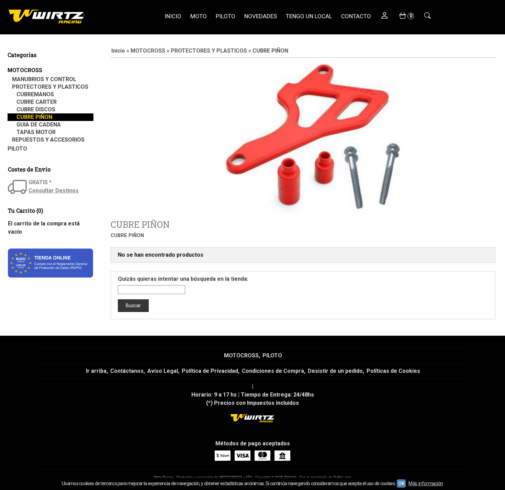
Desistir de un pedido (335, 371)
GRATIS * (40, 182)
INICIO (173, 16)
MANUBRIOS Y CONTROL (44, 79)
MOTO (198, 16)
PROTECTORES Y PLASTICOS (50, 86)
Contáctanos (127, 371)
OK (401, 483)
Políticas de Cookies (393, 371)
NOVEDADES (260, 16)
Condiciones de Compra (273, 371)
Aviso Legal (162, 371)
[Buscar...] (427, 16)
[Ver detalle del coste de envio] (18, 187)
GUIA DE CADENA (38, 124)
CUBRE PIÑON (34, 117)
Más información (425, 483)
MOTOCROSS (25, 70)
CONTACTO (356, 16)
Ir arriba (96, 371)
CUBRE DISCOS (35, 109)
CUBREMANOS (35, 94)
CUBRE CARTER (36, 102)
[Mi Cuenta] (384, 16)
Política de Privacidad (210, 371)
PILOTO (225, 16)
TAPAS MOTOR (36, 132)
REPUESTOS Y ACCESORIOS (48, 139)
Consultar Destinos (54, 190)
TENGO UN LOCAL (309, 16)
